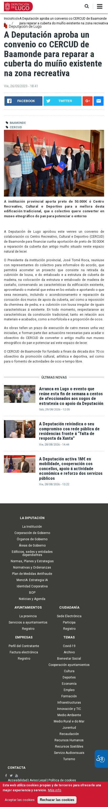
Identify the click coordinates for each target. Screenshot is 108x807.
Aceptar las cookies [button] (20, 800)
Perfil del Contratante (24, 646)
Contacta (16, 768)
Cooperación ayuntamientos (69, 665)
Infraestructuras (69, 702)
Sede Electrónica (69, 616)
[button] (86, 6)
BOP (32, 592)
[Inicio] (18, 6)
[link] (6, 775)
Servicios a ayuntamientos (28, 622)
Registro (28, 629)
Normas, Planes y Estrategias (32, 561)
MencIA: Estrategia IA (32, 580)
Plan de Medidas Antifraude (32, 574)
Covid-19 (69, 646)
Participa (69, 622)
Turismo (69, 759)
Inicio (8, 18)
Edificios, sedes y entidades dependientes (32, 553)
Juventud (69, 728)
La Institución (32, 526)
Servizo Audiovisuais (69, 753)
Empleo (69, 690)
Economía (69, 684)
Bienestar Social (69, 658)
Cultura (69, 671)
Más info (54, 790)
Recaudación (69, 734)
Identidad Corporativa (32, 586)
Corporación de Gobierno (32, 533)
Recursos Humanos (69, 740)
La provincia (28, 616)
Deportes (69, 677)
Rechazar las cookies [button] (57, 800)
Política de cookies (62, 780)
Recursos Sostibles (69, 746)
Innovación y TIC (69, 709)
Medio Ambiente (69, 715)
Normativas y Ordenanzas (32, 567)
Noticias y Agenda (32, 599)
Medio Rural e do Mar (69, 721)
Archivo (69, 652)
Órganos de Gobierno (32, 539)
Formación (69, 696)
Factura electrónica (24, 652)
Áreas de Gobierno (32, 545)
